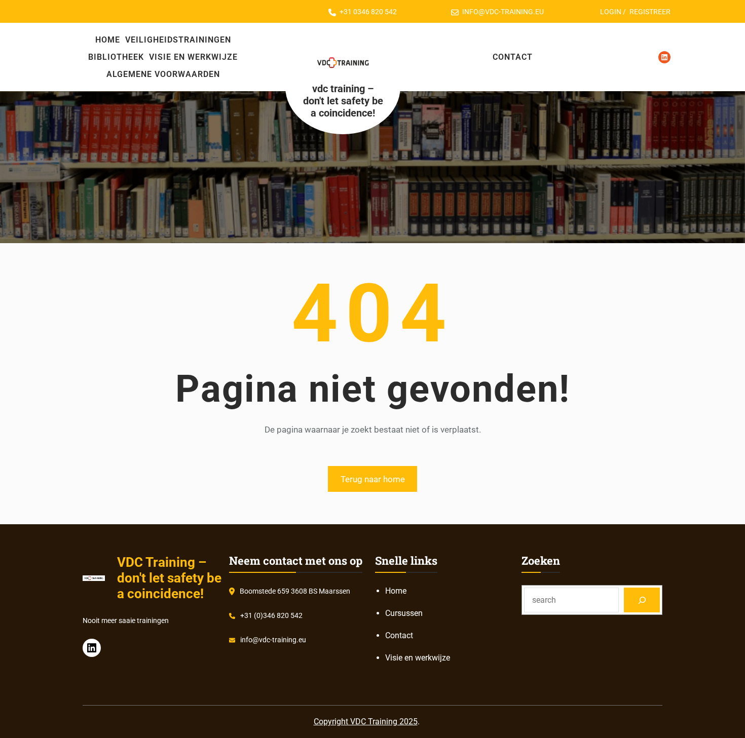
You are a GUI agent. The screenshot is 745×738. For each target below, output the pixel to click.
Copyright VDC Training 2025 (366, 721)
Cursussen (404, 613)
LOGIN (610, 12)
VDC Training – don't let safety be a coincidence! (343, 101)
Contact (399, 635)
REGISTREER (649, 12)
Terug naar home (373, 479)
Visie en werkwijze (417, 658)
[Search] (642, 600)
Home (395, 591)
